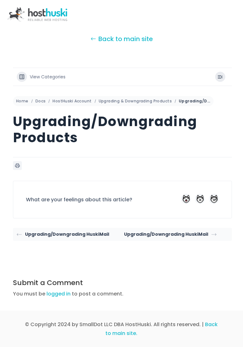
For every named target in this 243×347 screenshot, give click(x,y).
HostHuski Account (72, 101)
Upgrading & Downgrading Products (135, 101)
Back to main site (125, 38)
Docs (40, 101)
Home (22, 101)
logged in (59, 293)
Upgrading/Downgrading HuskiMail (67, 234)
